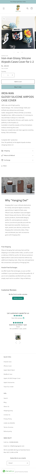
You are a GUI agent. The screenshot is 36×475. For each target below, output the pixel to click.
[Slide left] (14, 52)
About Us (6, 406)
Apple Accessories (9, 382)
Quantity (3, 71)
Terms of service (8, 427)
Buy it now (18, 87)
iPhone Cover (8, 366)
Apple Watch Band (9, 370)
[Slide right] (22, 52)
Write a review (18, 298)
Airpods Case (7, 362)
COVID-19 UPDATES (9, 423)
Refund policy (8, 431)
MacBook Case (8, 374)
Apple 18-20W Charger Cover (12, 378)
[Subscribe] (27, 463)
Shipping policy (8, 410)
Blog (5, 402)
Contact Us (7, 415)
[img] (18, 315)
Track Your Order (9, 386)
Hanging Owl (15, 471)
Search (6, 398)
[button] (4, 8)
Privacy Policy (8, 419)
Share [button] (5, 166)
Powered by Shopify (23, 471)
